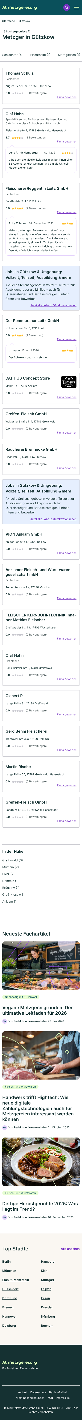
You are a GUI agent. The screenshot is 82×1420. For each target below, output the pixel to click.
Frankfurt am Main (15, 1280)
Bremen (8, 1307)
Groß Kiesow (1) (14, 894)
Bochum (47, 1325)
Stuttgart (47, 1280)
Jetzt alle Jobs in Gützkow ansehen (53, 305)
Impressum (63, 1397)
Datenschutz (38, 1392)
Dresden (47, 1307)
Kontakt (22, 1392)
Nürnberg (48, 1316)
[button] (66, 7)
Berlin (6, 1261)
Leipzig (46, 1289)
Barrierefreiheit (58, 1392)
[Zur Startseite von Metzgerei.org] (19, 7)
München (9, 1271)
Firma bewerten (66, 97)
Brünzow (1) (10, 888)
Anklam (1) (10, 901)
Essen (45, 1298)
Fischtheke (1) (40, 55)
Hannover (9, 1316)
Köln (44, 1271)
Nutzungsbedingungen (30, 1397)
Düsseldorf (10, 1289)
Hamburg (48, 1261)
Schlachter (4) (12, 55)
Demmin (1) (10, 881)
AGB (50, 1397)
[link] (41, 86)
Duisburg (9, 1325)
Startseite (8, 21)
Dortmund (9, 1298)
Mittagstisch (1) (69, 55)
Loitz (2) (8, 874)
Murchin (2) (10, 867)
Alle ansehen (70, 1249)
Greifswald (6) (12, 860)
